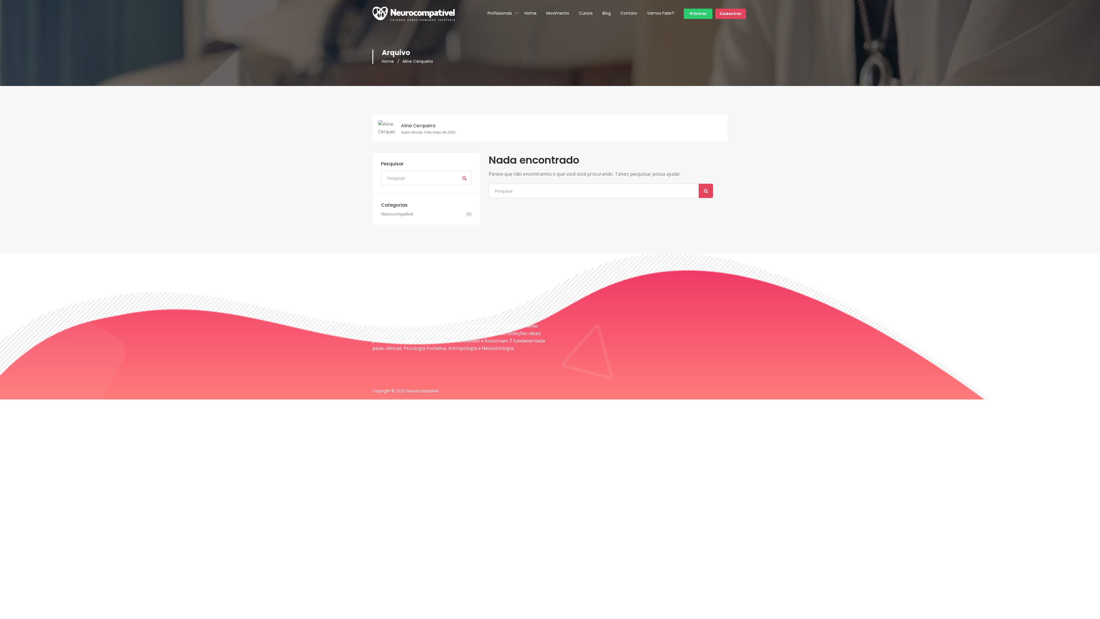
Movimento (557, 13)
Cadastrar (731, 13)
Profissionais (500, 13)
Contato (628, 13)
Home (531, 13)
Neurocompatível (397, 214)
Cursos (586, 13)
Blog (606, 13)
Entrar (700, 13)
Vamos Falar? (660, 13)
